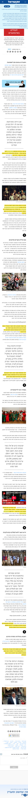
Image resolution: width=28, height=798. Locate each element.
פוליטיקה (24, 742)
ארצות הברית (17, 741)
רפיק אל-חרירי (10, 746)
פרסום (14, 767)
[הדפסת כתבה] (7, 52)
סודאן (11, 742)
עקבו (9, 49)
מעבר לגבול (24, 741)
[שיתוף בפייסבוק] (12, 52)
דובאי (7, 742)
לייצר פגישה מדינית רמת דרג (17, 75)
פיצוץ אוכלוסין (20, 262)
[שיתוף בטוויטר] (15, 52)
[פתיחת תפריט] (2, 2)
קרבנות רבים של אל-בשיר (20, 472)
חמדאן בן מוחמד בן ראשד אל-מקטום (12, 747)
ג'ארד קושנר (17, 746)
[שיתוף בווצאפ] (10, 52)
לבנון (17, 743)
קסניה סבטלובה (15, 49)
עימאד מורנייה (22, 727)
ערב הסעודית (6, 741)
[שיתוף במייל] (18, 52)
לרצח (24, 651)
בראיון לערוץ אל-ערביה (18, 103)
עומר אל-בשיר (13, 394)
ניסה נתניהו (10, 151)
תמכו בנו (7, 6)
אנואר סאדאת (8, 65)
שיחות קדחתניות (12, 295)
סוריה (14, 743)
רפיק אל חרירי (6, 641)
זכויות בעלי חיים (23, 743)
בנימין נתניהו (23, 746)
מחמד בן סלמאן (13, 107)
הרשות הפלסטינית (7, 743)
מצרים (20, 742)
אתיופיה (15, 742)
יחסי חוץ (12, 741)
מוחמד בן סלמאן (16, 748)
